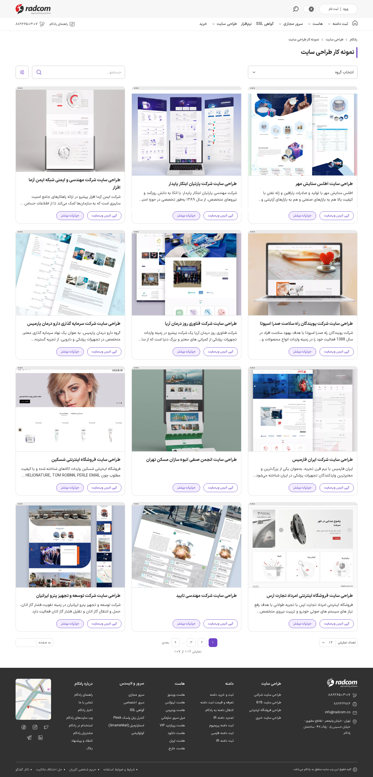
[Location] (33, 718)
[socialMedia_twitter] (44, 728)
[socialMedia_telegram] (27, 739)
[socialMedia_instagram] (33, 728)
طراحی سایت (334, 39)
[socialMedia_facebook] (22, 728)
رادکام (353, 39)
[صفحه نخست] (355, 24)
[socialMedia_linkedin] (38, 739)
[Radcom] (34, 9)
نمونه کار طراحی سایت (304, 39)
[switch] (311, 9)
